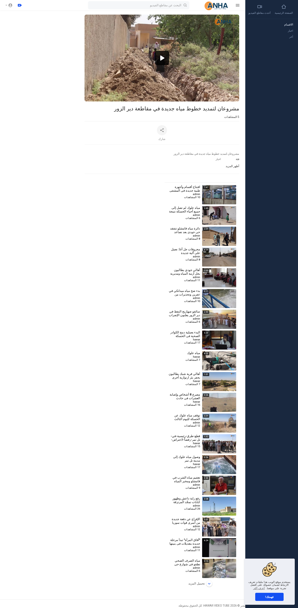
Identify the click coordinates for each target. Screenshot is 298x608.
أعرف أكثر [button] (259, 588)
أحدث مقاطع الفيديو (260, 12)
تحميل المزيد (196, 583)
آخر (291, 36)
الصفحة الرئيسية (284, 12)
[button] (9, 5)
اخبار (218, 159)
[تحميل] (20, 5)
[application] (162, 58)
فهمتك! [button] (269, 596)
